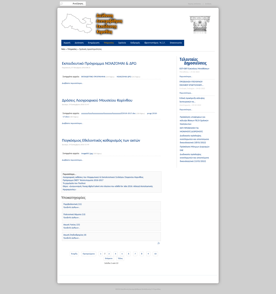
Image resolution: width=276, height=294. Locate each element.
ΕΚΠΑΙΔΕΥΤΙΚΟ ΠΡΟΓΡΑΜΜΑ (93, 77)
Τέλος (120, 258)
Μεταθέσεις (184, 72)
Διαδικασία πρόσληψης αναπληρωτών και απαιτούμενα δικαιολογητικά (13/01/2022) (194, 158)
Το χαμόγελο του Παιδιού (74, 183)
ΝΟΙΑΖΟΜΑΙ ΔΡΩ (124, 77)
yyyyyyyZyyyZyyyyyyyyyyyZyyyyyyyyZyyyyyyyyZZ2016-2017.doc (108, 113)
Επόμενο (108, 258)
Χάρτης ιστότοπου (194, 4)
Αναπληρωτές (185, 105)
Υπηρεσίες (109, 43)
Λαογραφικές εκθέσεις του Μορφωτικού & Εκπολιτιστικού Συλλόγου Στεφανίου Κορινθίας (103, 177)
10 (155, 254)
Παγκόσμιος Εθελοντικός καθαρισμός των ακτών (101, 141)
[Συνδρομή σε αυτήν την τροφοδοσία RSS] (159, 243)
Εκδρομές (135, 43)
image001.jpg (87, 154)
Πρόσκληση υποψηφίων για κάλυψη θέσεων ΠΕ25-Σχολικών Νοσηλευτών (194, 120)
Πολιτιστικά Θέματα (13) (74, 214)
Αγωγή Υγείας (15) (71, 225)
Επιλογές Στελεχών (187, 89)
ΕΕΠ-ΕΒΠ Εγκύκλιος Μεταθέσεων (194, 69)
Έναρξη (74, 254)
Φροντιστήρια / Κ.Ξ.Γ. (154, 43)
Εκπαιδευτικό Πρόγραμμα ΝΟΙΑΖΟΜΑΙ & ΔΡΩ (99, 64)
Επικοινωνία (176, 43)
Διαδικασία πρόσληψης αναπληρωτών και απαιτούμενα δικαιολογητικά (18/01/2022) (194, 139)
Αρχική (67, 43)
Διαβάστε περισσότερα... (72, 83)
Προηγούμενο (89, 254)
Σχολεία (122, 43)
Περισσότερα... (186, 77)
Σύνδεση (208, 4)
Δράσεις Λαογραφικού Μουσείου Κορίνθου (97, 101)
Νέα (63, 49)
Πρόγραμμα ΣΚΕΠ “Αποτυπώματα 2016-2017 (83, 180)
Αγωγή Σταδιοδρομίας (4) (74, 235)
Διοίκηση (79, 43)
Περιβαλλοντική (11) (72, 204)
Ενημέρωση (93, 43)
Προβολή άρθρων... (71, 207)
